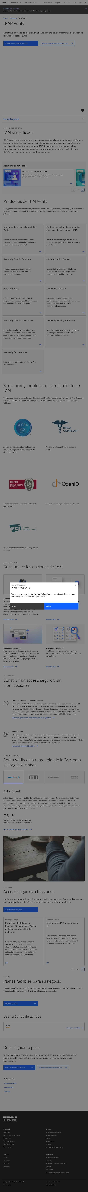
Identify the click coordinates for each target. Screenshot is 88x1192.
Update (48, 606)
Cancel (13, 606)
